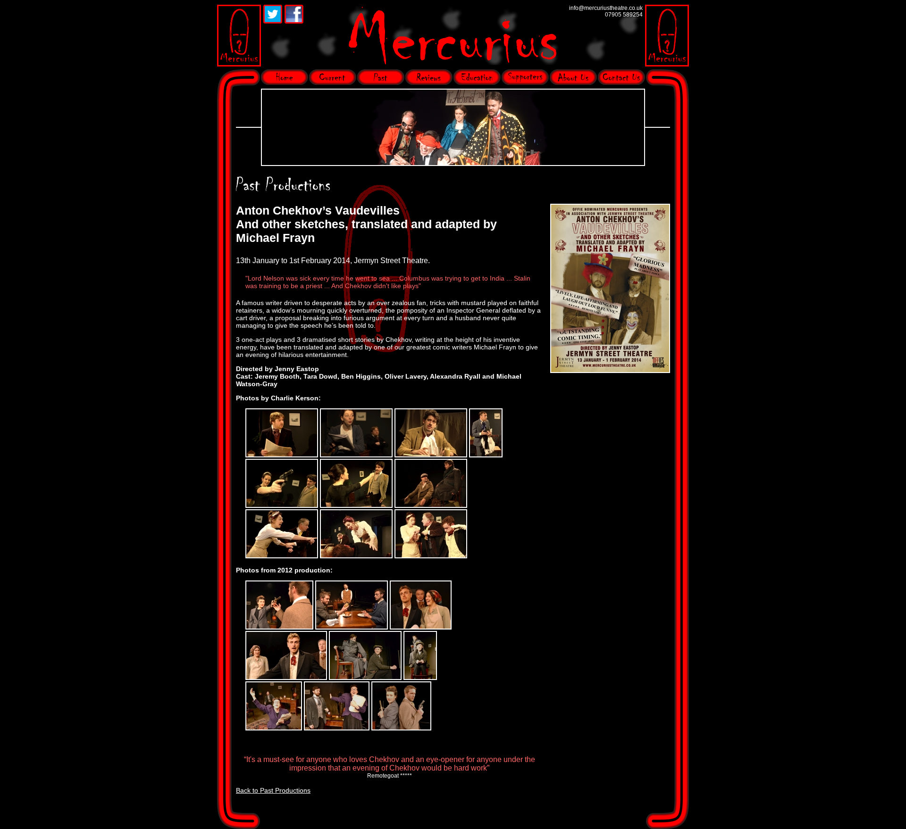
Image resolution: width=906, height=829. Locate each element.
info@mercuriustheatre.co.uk (606, 8)
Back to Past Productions (273, 790)
